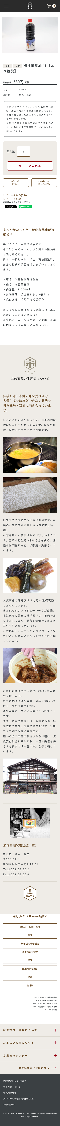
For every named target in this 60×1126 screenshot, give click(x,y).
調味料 (30, 985)
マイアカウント (10, 1093)
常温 (30, 960)
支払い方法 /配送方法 (15, 182)
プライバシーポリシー (12, 1087)
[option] (30, 35)
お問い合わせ (9, 1104)
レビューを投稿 (12, 199)
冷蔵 (30, 977)
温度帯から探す (30, 951)
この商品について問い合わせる (44, 182)
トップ (36, 997)
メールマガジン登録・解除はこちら (18, 1099)
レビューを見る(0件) (15, 195)
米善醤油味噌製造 (30, 943)
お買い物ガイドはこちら (34, 1068)
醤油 (30, 935)
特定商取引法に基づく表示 (14, 1081)
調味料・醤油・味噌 (30, 926)
